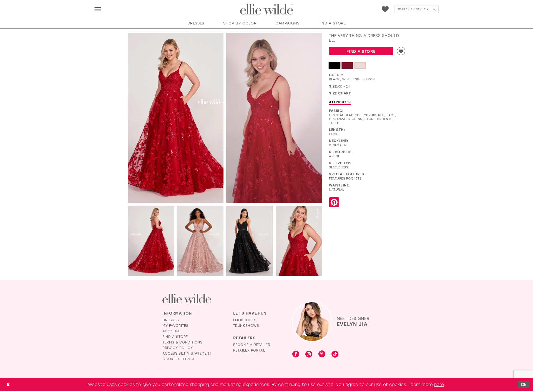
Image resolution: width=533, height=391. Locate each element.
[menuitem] (98, 9)
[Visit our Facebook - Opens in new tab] (296, 354)
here (439, 384)
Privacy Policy (177, 347)
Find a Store (360, 51)
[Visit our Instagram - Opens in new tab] (309, 354)
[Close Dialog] (8, 384)
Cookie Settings (179, 359)
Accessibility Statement (187, 353)
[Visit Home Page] (266, 9)
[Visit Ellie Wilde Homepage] (186, 298)
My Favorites (175, 325)
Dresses (170, 320)
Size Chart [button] (340, 93)
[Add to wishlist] (401, 51)
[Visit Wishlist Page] (385, 9)
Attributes (340, 102)
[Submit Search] (434, 9)
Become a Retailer (251, 344)
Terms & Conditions (182, 342)
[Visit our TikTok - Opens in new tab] (335, 354)
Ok (524, 384)
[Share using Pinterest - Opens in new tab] (334, 202)
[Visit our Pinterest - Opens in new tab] (322, 354)
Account (171, 331)
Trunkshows (246, 325)
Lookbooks (245, 320)
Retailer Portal (249, 350)
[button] (97, 9)
